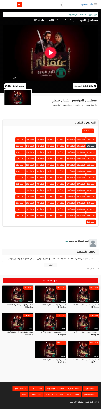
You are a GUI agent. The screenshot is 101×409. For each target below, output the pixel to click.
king (66, 241)
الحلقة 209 (40, 171)
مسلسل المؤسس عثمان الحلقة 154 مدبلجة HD (86, 333)
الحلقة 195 (61, 184)
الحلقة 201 (40, 177)
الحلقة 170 (50, 203)
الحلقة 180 (71, 196)
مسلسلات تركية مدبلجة (77, 14)
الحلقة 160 (30, 209)
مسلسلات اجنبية (73, 394)
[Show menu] (95, 4)
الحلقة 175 (20, 196)
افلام (24, 394)
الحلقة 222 (91, 165)
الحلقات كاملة (88, 130)
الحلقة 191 (20, 184)
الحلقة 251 (61, 139)
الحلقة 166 (91, 209)
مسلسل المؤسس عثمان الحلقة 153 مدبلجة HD (20, 306)
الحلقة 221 (81, 165)
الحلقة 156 (71, 215)
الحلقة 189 (81, 190)
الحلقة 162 (50, 209)
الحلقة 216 (30, 165)
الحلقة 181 (81, 196)
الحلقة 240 (30, 146)
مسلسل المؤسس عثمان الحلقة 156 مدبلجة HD (20, 333)
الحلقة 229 (81, 158)
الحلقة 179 (61, 196)
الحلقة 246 (91, 146)
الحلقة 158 (91, 215)
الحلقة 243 (61, 146)
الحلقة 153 (40, 215)
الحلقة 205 (81, 177)
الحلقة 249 (40, 139)
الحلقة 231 (20, 152)
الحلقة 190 (91, 190)
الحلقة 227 (61, 158)
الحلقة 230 (91, 158)
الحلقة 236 (71, 152)
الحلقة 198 (91, 184)
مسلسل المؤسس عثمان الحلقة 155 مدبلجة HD (53, 361)
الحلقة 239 (20, 146)
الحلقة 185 (40, 190)
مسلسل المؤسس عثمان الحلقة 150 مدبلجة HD (86, 306)
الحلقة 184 (30, 190)
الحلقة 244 (71, 146)
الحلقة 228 (71, 158)
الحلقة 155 (61, 215)
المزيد (50, 265)
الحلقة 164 (71, 209)
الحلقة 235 (61, 152)
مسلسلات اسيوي (90, 394)
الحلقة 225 (40, 158)
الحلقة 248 (30, 139)
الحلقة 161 (40, 209)
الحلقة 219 (61, 165)
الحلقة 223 (20, 158)
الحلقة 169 (40, 203)
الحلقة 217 (40, 165)
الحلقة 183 (20, 190)
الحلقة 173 (81, 203)
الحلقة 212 (71, 171)
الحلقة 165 (81, 209)
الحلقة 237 (81, 152)
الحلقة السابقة (83, 86)
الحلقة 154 (50, 215)
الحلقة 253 (81, 139)
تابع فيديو (87, 4)
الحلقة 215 (20, 165)
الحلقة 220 (71, 165)
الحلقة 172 (71, 203)
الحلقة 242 (50, 146)
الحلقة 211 (61, 171)
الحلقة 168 (30, 203)
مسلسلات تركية (36, 388)
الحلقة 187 (61, 190)
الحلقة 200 (30, 177)
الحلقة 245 (81, 146)
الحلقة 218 (50, 165)
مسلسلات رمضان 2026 (54, 394)
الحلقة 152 (30, 215)
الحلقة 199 (20, 177)
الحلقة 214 (91, 171)
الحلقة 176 (30, 196)
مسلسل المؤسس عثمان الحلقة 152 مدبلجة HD (53, 306)
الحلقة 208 (30, 171)
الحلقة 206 (91, 177)
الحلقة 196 (71, 184)
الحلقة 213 (81, 171)
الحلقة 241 (40, 146)
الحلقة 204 (71, 177)
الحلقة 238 (91, 152)
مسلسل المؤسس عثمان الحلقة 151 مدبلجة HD (53, 333)
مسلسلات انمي (20, 388)
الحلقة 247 (20, 139)
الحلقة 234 (50, 152)
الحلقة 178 (50, 196)
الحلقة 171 (61, 203)
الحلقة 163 (61, 209)
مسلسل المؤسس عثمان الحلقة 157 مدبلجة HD (86, 361)
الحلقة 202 (50, 177)
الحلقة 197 (81, 184)
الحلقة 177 (40, 196)
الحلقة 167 (20, 203)
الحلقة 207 (20, 171)
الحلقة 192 (30, 184)
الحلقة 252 (71, 139)
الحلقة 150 (91, 222)
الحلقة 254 (91, 139)
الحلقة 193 (40, 184)
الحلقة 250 (50, 139)
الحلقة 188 (71, 190)
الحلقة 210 (50, 171)
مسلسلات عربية (90, 388)
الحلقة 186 (50, 190)
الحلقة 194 (50, 184)
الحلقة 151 (20, 215)
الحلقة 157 (81, 215)
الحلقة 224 (30, 158)
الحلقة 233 (40, 152)
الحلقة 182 (91, 196)
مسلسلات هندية (74, 388)
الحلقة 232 (30, 152)
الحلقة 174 (91, 203)
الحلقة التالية (16, 86)
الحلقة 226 (50, 158)
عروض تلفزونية (36, 394)
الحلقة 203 (61, 177)
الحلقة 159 (20, 209)
